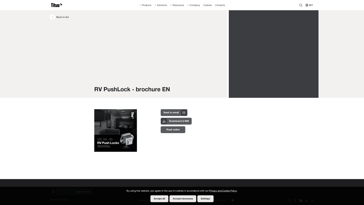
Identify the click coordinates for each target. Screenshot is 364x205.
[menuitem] (207, 5)
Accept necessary (183, 199)
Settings (205, 199)
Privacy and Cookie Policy (223, 191)
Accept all (159, 199)
